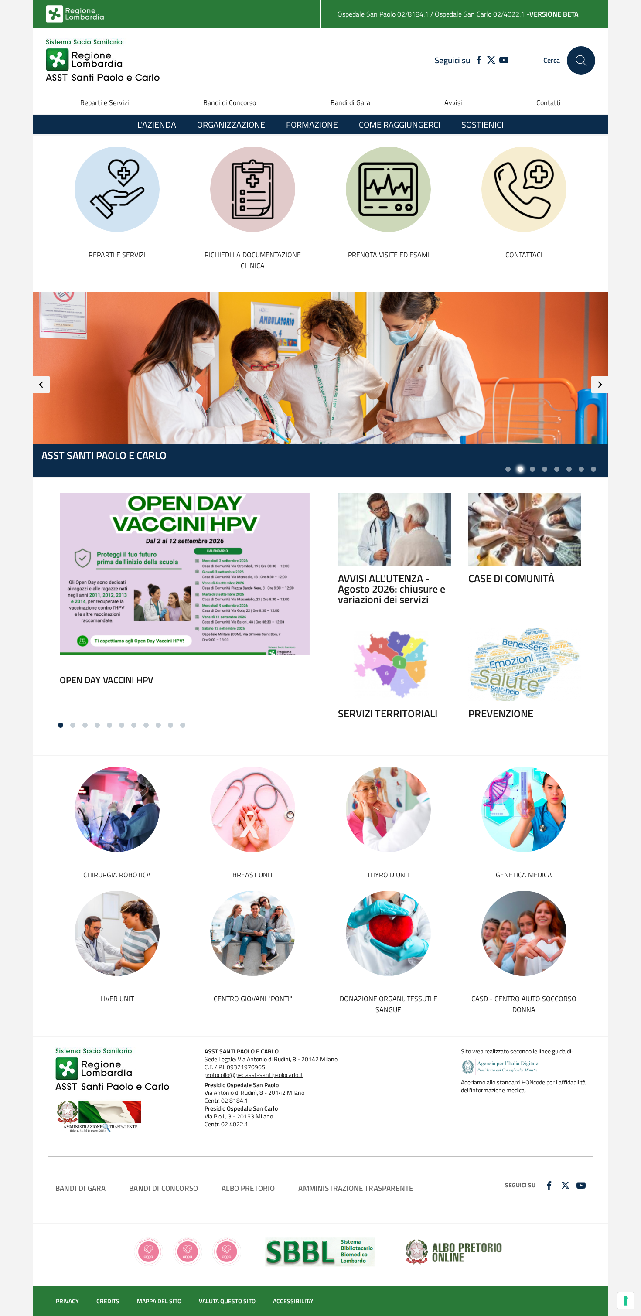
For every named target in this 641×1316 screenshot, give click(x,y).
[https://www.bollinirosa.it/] (187, 1250)
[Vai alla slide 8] (593, 469)
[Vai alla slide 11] (182, 725)
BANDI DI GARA (80, 1188)
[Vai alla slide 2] (520, 469)
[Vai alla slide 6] (569, 469)
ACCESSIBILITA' (293, 1301)
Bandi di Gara (350, 102)
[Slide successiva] (599, 384)
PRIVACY (67, 1301)
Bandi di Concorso (229, 102)
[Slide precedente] (41, 384)
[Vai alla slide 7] (581, 469)
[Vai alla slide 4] (544, 469)
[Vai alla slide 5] (556, 469)
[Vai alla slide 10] (170, 725)
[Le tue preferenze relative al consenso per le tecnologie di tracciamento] (625, 1300)
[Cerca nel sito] (581, 60)
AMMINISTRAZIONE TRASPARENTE (355, 1188)
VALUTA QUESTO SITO (227, 1301)
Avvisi (453, 102)
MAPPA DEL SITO (159, 1301)
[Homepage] (103, 60)
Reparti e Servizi (104, 102)
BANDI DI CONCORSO (163, 1188)
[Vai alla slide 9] (158, 725)
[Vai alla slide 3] (532, 469)
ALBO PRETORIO (248, 1188)
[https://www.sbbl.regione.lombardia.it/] (320, 1250)
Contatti (548, 102)
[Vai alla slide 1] (508, 469)
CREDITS (107, 1301)
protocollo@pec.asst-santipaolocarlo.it (254, 1075)
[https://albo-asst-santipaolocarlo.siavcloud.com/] (453, 1250)
